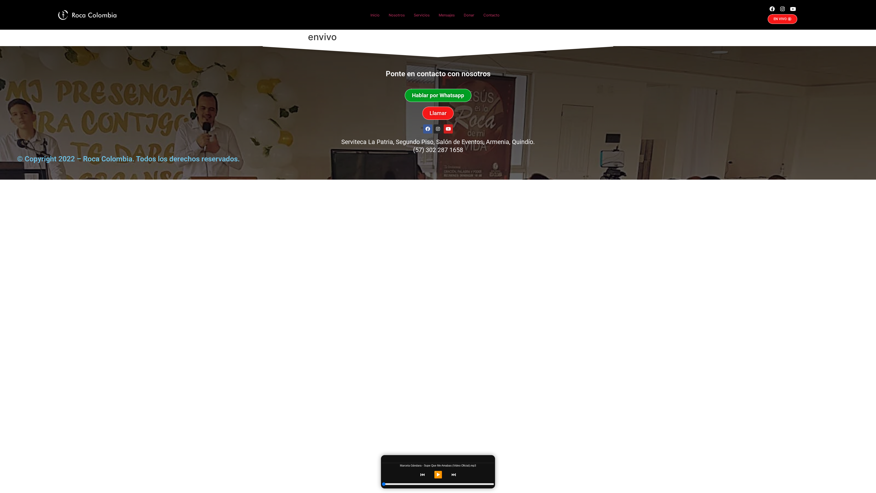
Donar (469, 15)
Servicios (422, 15)
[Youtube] (793, 9)
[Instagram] (782, 9)
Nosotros (397, 15)
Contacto (491, 15)
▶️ (438, 474)
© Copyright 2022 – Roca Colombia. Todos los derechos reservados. (128, 159)
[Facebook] (772, 9)
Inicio (375, 15)
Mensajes (447, 15)
